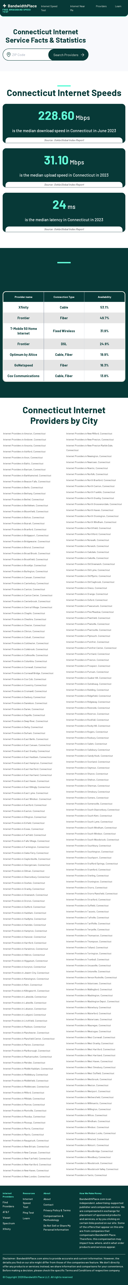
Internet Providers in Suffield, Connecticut (87, 905)
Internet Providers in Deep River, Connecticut (25, 721)
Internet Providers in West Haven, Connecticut (89, 1061)
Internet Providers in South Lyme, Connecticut (89, 821)
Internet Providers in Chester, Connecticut (24, 625)
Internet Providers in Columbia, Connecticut (25, 661)
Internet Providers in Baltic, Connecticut (23, 463)
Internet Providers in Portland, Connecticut (88, 653)
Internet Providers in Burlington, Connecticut (25, 571)
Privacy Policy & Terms (57, 1210)
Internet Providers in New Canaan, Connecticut (26, 1152)
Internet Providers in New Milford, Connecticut (89, 433)
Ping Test (28, 1212)
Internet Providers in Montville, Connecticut (24, 1110)
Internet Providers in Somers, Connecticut (87, 797)
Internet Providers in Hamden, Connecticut (24, 924)
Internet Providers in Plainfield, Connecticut (88, 617)
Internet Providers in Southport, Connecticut (89, 857)
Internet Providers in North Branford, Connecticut (91, 480)
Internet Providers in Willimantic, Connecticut (89, 1103)
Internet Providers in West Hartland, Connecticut (91, 1055)
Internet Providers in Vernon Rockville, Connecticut (91, 977)
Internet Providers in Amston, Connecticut (24, 433)
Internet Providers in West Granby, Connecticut (90, 1043)
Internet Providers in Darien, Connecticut (23, 709)
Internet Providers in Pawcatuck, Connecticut (89, 605)
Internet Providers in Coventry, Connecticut (25, 685)
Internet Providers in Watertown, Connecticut (89, 1019)
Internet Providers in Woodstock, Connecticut (89, 1163)
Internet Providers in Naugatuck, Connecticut (26, 1140)
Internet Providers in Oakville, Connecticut (87, 558)
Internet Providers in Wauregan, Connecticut (88, 1025)
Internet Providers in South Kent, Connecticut (89, 815)
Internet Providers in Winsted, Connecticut (87, 1139)
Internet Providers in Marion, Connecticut (23, 1044)
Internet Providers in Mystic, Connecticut (23, 1134)
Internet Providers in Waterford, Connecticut (88, 1013)
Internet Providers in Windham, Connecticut (88, 1121)
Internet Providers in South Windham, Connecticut (91, 827)
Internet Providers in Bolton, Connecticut (23, 517)
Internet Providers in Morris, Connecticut (23, 1128)
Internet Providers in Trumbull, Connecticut (87, 959)
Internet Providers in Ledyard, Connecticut (24, 1014)
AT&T (6, 1211)
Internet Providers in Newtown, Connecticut (88, 462)
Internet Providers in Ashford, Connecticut (24, 451)
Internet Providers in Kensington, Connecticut (26, 978)
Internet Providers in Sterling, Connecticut (87, 875)
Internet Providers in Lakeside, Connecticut (25, 996)
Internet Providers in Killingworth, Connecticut (26, 990)
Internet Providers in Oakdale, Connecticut (87, 552)
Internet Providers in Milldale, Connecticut (24, 1098)
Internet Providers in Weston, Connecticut (87, 1085)
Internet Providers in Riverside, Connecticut (88, 707)
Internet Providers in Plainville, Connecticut (88, 623)
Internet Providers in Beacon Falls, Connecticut (26, 481)
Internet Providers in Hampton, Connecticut (25, 930)
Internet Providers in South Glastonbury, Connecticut (93, 809)
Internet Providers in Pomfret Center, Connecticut (91, 647)
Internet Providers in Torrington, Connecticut (89, 953)
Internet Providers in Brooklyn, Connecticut (24, 565)
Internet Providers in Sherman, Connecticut (88, 785)
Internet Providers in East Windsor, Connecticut (27, 799)
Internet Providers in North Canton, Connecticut (90, 486)
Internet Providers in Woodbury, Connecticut (88, 1157)
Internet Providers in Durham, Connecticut (24, 733)
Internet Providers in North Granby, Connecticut (90, 498)
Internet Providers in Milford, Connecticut (23, 1092)
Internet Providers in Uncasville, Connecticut (88, 965)
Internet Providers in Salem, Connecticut (86, 743)
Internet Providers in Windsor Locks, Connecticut (91, 1133)
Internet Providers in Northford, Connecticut (88, 534)
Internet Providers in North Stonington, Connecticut (92, 516)
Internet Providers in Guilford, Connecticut (24, 906)
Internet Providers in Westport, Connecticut (88, 1091)
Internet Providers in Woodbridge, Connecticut (89, 1151)
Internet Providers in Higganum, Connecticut (25, 960)
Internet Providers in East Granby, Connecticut (26, 751)
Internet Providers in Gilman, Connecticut (23, 870)
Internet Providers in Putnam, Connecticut (87, 671)
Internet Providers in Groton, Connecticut (24, 900)
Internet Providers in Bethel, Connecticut (23, 499)
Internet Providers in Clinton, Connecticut (24, 631)
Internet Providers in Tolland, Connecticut (87, 947)
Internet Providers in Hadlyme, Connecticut (24, 918)
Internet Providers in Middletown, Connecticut (26, 1086)
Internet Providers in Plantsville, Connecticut (88, 629)
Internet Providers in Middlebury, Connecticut (25, 1074)
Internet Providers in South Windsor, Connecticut (91, 833)
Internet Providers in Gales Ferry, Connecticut (26, 852)
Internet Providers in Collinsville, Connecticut (25, 655)
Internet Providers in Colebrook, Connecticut (25, 649)
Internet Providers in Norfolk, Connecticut (87, 474)
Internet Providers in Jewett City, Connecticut (26, 972)
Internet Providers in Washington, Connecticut (89, 995)
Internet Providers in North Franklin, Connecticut (90, 492)
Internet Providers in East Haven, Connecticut (26, 781)
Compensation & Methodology (54, 1217)
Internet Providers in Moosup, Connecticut (24, 1122)
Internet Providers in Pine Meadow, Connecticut (90, 611)
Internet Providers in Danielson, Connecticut (25, 703)
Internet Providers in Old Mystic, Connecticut (88, 576)
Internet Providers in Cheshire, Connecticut (24, 619)
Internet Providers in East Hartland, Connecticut (27, 775)
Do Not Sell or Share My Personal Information (57, 1227)
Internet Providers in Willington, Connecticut (88, 1109)
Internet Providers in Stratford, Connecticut (88, 899)
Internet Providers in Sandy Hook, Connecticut (89, 755)
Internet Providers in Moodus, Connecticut (24, 1116)
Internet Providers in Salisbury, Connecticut (88, 749)
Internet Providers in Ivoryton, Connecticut (24, 966)
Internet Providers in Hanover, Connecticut (24, 936)
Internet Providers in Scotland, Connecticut (88, 761)
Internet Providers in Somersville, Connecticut (89, 803)
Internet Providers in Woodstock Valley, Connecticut (92, 1169)
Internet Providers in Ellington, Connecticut (24, 817)
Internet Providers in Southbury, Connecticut (88, 845)
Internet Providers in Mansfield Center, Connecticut (29, 1038)
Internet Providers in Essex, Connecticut (23, 828)
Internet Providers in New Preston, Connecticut (90, 439)
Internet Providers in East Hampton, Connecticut (27, 763)
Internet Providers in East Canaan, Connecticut (27, 745)
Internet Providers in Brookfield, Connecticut (25, 559)
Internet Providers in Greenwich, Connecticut (25, 894)
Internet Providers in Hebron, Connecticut (24, 954)
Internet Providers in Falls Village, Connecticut (26, 840)
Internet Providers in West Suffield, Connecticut (90, 1073)
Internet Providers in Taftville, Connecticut (87, 917)
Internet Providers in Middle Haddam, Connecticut (28, 1068)
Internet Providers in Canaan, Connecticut (24, 577)
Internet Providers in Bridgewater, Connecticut (26, 541)
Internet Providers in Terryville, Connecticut (88, 929)
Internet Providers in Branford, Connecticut (24, 529)
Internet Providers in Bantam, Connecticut (24, 469)
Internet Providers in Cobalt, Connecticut (24, 637)
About (47, 1198)
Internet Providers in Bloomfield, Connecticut (25, 511)
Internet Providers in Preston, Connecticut (87, 659)
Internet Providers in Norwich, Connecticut (87, 546)
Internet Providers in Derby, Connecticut (23, 727)
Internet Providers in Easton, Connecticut (24, 811)
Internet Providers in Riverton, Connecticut (87, 713)
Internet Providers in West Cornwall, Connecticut (90, 1037)
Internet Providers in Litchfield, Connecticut (25, 1020)
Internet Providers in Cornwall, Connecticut (24, 667)
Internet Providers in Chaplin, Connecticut (24, 613)
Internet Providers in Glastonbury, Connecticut (26, 876)
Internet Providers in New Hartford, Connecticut (27, 1164)
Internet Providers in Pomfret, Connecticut (87, 641)
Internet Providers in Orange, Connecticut (87, 593)
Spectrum (9, 1223)
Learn (118, 6)
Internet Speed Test (49, 8)
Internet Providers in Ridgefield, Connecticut (88, 695)
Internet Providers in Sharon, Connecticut (87, 773)
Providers (101, 6)
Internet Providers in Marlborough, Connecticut (26, 1050)
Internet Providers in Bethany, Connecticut (24, 493)
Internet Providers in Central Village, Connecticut (27, 607)
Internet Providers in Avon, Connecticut (23, 457)
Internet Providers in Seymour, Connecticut (88, 767)
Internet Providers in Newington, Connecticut (89, 456)
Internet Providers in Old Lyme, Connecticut (88, 570)
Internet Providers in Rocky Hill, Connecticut (88, 725)
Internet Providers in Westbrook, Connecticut (89, 1079)
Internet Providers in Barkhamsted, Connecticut (27, 475)
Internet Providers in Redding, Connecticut (87, 689)
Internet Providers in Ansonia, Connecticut (24, 445)
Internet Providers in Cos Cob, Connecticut (24, 679)
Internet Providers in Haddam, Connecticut (24, 912)
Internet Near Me (77, 8)
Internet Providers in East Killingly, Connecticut (26, 787)
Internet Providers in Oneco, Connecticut (86, 587)
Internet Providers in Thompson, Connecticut (89, 941)
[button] (68, 55)
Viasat (6, 1217)
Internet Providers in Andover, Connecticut (24, 439)
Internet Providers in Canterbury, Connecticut (26, 583)
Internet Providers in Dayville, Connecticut (24, 715)
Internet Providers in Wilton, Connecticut (86, 1115)
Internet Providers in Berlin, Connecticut (23, 487)
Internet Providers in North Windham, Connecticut (91, 522)
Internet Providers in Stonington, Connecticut (89, 881)
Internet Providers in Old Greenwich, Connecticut (90, 564)
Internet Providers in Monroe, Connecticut (24, 1104)
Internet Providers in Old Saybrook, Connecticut (90, 582)
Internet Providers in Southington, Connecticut (90, 851)
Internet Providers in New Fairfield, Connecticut (27, 1158)
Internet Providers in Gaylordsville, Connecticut (26, 858)
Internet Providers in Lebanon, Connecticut (24, 1008)
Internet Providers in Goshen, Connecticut (24, 882)
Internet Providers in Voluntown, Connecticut (88, 983)
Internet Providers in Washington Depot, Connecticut (93, 1001)
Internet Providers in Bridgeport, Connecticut (26, 535)
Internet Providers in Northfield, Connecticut (88, 528)
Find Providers (8, 1204)
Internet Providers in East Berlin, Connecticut (25, 739)
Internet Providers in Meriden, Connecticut (24, 1062)
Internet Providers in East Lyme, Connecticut (25, 793)
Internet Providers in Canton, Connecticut (24, 589)
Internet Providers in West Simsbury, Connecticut (91, 1067)
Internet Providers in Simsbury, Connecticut (88, 791)
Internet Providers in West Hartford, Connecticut (90, 1049)
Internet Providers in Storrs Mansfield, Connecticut (92, 893)
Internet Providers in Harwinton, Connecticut (25, 948)
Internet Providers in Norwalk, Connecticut (87, 540)
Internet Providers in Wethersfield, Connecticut (90, 1097)
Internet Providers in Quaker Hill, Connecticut (89, 677)
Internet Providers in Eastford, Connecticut (25, 805)
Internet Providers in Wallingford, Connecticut (89, 989)
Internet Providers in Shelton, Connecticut (87, 779)
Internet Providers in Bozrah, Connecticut (24, 523)
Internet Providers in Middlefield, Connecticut (25, 1080)
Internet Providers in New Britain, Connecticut (26, 1146)
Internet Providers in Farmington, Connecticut (26, 846)
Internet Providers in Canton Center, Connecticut (27, 595)
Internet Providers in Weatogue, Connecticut (88, 1031)
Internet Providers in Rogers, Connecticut (87, 731)
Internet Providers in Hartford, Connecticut (24, 942)
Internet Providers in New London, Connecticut (26, 1176)
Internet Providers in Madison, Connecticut (24, 1026)
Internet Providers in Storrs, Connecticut (87, 887)
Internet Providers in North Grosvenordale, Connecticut (94, 504)
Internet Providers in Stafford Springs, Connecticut (92, 863)
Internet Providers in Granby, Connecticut (24, 888)
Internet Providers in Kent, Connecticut (22, 984)
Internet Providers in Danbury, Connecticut (24, 697)
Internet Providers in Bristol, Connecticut (23, 547)
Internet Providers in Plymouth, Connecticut (88, 635)
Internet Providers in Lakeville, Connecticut (24, 1002)
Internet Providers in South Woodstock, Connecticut (92, 839)
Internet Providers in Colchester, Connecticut (26, 643)
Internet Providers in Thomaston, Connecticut (89, 935)
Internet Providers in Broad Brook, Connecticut (26, 553)
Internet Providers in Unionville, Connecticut (88, 971)
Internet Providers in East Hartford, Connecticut (27, 769)
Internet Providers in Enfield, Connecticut (24, 822)
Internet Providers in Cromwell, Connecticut (25, 691)
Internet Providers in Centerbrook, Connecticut (26, 601)
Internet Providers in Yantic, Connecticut (86, 1175)
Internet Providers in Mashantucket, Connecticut (27, 1056)
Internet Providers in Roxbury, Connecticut (87, 737)
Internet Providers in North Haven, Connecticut (90, 510)
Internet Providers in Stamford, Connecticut (88, 869)
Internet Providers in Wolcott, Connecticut (87, 1145)
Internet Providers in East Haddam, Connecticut (27, 757)
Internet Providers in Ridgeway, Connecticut (88, 701)
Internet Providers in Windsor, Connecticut (87, 1127)
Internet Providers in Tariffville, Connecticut (88, 923)
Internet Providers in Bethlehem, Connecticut (25, 505)
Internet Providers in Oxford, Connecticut (87, 599)
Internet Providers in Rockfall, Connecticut (87, 719)
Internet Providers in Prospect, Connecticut (88, 665)
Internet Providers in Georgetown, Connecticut (26, 864)
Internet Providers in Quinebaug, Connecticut (89, 683)
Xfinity (7, 1228)
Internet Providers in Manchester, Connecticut (26, 1032)
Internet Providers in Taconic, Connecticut (87, 911)
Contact (49, 1204)
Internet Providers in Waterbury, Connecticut (88, 1007)
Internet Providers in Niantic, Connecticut (87, 468)
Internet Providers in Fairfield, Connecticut (24, 834)
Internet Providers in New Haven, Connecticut (26, 1170)
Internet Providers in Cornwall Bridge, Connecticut (28, 673)
